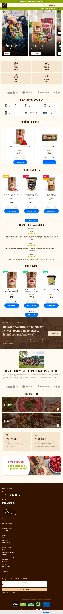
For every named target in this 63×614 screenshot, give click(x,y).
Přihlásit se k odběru (18, 313)
